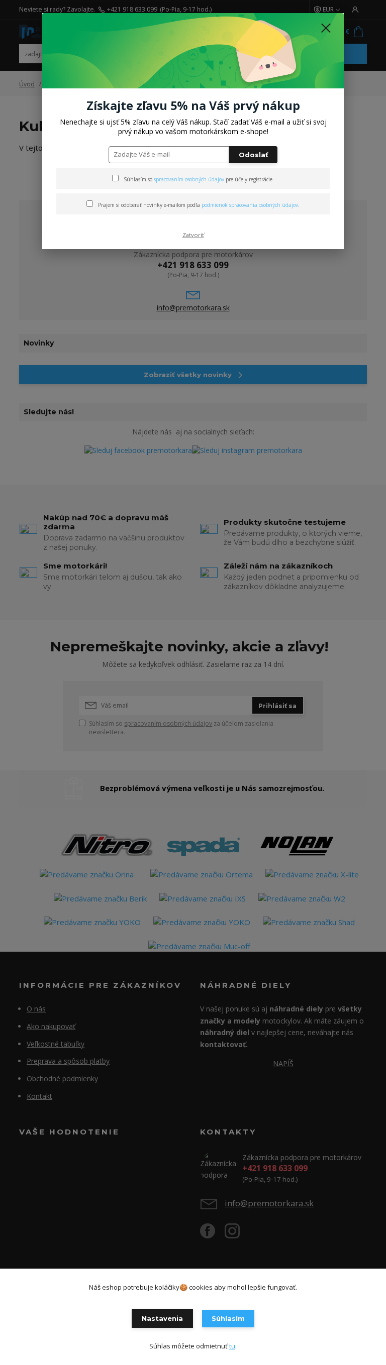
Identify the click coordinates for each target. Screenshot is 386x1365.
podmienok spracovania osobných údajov (250, 204)
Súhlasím (228, 1318)
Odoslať (253, 155)
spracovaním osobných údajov (189, 179)
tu (232, 1345)
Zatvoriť (193, 235)
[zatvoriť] (326, 28)
